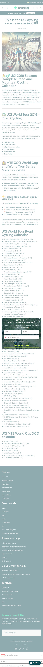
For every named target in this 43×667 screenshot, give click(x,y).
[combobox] (6, 337)
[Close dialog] (39, 320)
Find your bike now (21, 346)
